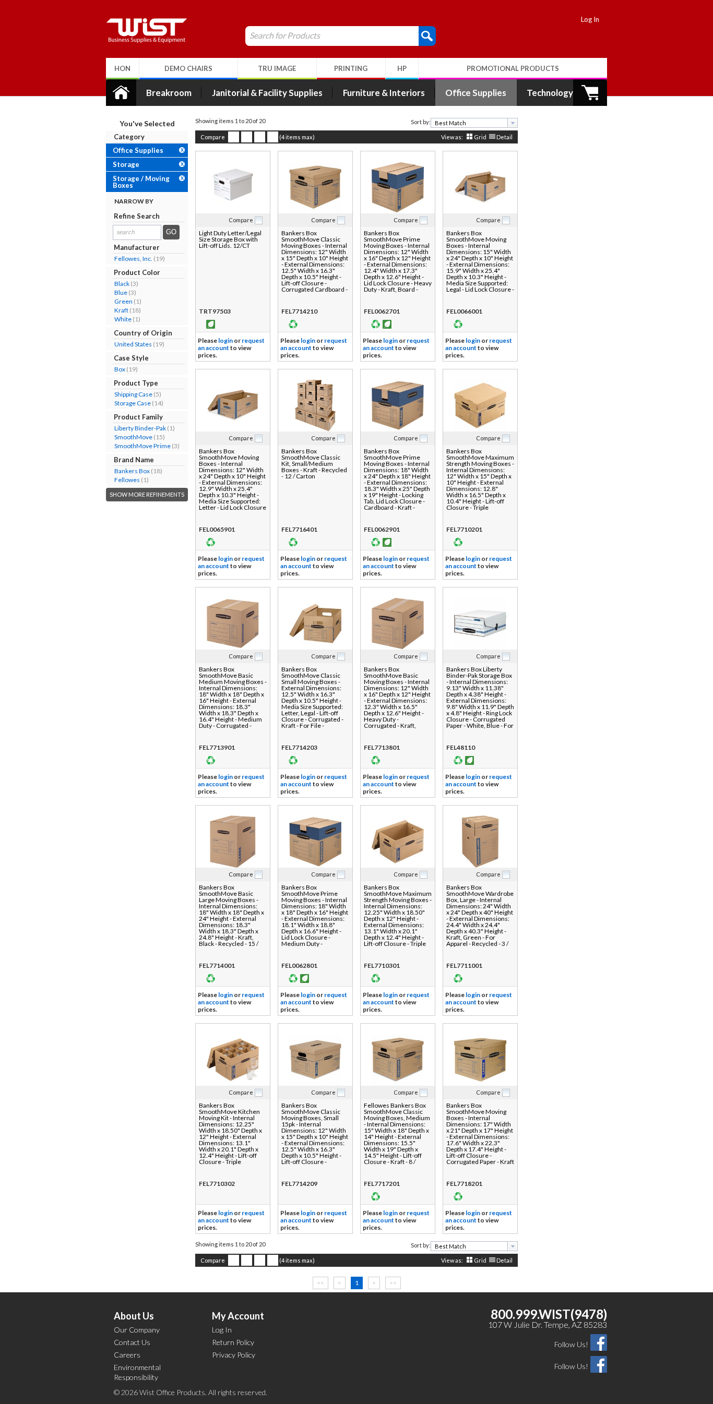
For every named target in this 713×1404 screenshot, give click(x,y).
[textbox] (470, 123)
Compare (212, 137)
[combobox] (474, 123)
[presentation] (512, 122)
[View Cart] (590, 92)
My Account (238, 1316)
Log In (590, 19)
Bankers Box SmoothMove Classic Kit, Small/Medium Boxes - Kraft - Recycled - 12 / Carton (314, 463)
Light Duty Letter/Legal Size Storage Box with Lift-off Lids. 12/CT (230, 239)
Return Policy (233, 1342)
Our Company (137, 1329)
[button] (427, 35)
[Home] (121, 92)
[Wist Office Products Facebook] (598, 1341)
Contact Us (132, 1342)
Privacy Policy (233, 1354)
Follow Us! (571, 1344)
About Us (134, 1316)
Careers (127, 1354)
